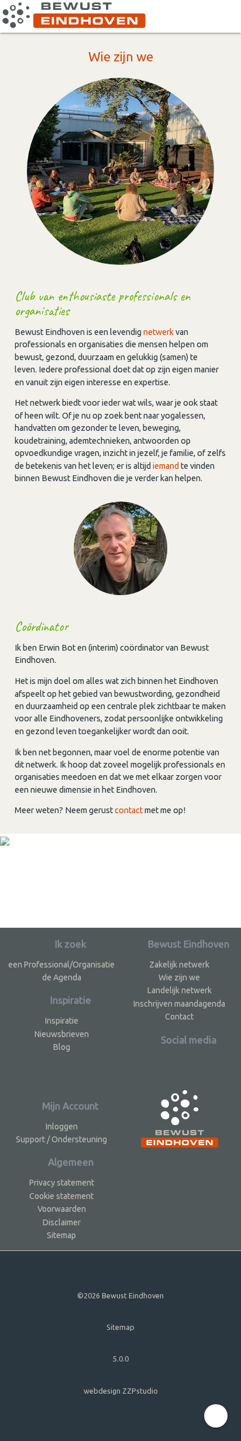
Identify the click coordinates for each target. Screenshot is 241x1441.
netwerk (158, 332)
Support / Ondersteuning (61, 1139)
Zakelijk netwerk (179, 964)
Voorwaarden (61, 1209)
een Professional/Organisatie (61, 964)
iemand (166, 466)
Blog (61, 1047)
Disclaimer (62, 1222)
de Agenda (61, 977)
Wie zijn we (179, 977)
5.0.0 (121, 1358)
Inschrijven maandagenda (179, 1003)
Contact (179, 1016)
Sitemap (61, 1235)
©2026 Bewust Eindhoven (120, 1295)
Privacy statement (61, 1182)
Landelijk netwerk (179, 990)
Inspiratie (61, 1020)
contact (129, 810)
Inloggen (62, 1126)
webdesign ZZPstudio (121, 1391)
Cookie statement (61, 1196)
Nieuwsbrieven (62, 1034)
